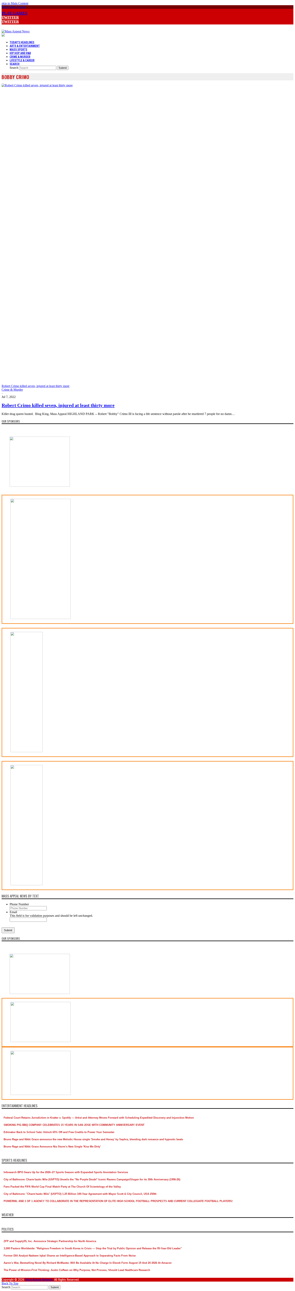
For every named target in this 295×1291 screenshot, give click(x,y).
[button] (14, 7)
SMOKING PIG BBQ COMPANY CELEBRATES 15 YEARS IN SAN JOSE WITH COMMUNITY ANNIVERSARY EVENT (74, 1124)
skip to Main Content (15, 3)
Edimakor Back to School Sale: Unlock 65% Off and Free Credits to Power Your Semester (59, 1132)
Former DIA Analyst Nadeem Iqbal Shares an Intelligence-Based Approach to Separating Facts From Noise (70, 1255)
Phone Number (19, 904)
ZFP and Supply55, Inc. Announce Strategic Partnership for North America (50, 1241)
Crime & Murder (12, 389)
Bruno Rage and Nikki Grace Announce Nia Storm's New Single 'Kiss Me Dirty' (52, 1146)
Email (13, 912)
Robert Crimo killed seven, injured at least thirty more (58, 405)
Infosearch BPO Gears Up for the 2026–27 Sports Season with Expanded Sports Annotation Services (66, 1172)
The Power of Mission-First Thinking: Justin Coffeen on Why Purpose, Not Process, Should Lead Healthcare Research (77, 1270)
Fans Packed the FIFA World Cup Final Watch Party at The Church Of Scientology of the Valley (62, 1186)
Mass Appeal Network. (39, 1280)
